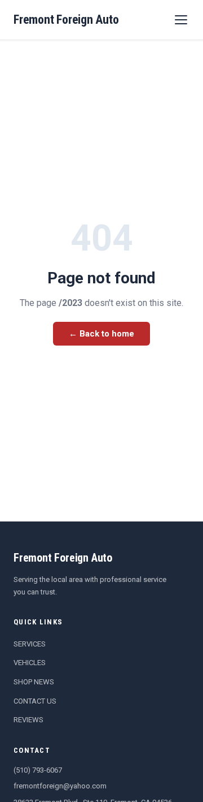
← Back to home (101, 334)
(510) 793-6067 (38, 770)
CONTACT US (35, 701)
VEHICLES (30, 662)
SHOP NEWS (34, 682)
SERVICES (30, 644)
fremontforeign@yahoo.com (60, 786)
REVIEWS (28, 719)
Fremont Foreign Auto (66, 19)
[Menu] (181, 20)
